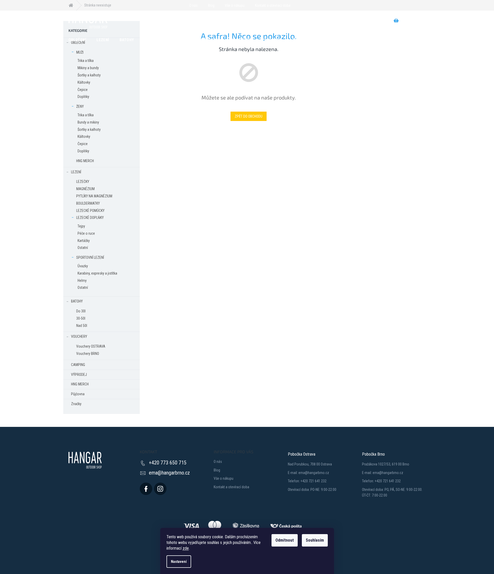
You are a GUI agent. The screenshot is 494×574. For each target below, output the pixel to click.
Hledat (165, 20)
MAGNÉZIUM (85, 189)
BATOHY (77, 301)
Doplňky (83, 97)
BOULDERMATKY (88, 203)
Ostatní (83, 248)
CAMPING (78, 365)
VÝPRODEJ (79, 374)
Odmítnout (284, 540)
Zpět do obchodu (248, 116)
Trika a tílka (86, 61)
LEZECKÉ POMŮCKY (90, 211)
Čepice (83, 90)
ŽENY (80, 106)
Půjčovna (78, 394)
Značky (76, 404)
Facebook (146, 489)
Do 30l (81, 311)
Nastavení (179, 561)
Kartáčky (84, 241)
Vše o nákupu (235, 5)
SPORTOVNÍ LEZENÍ (90, 257)
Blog (211, 5)
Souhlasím (315, 540)
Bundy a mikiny (88, 122)
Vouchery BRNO (87, 353)
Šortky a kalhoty (89, 75)
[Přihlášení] (297, 5)
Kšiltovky (84, 82)
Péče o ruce (86, 233)
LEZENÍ (76, 172)
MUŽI (80, 52)
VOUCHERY (79, 336)
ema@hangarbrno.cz (169, 473)
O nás (193, 5)
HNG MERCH (85, 161)
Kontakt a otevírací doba (272, 5)
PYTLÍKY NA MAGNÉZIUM (94, 196)
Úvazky (83, 266)
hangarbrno (160, 489)
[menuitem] (77, 39)
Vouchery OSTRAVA (90, 346)
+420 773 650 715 (167, 463)
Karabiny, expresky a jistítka (97, 273)
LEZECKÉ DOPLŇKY (90, 218)
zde (186, 548)
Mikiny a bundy (88, 68)
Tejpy (81, 226)
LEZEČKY (82, 182)
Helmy (82, 280)
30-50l (80, 318)
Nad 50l (81, 326)
